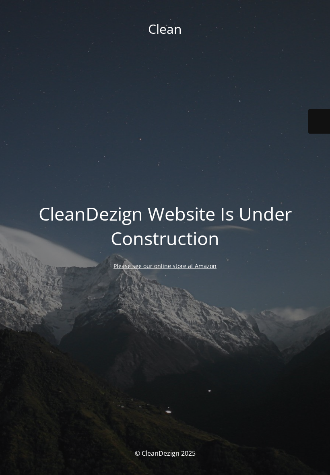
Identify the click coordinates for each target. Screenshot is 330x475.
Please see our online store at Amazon (165, 266)
